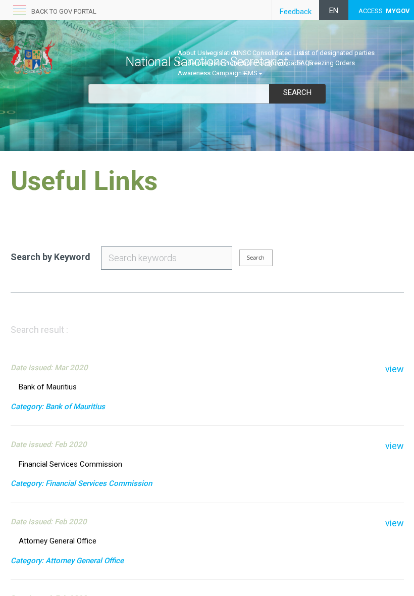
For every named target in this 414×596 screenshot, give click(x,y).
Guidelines (193, 63)
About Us (191, 53)
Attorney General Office (57, 540)
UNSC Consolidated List (269, 53)
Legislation (222, 53)
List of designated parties (337, 53)
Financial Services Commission (70, 464)
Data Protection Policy (241, 63)
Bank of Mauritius (48, 386)
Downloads (285, 63)
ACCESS (384, 11)
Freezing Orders (331, 63)
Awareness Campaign (210, 73)
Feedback (296, 11)
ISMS (249, 73)
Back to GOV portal (63, 11)
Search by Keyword (50, 257)
